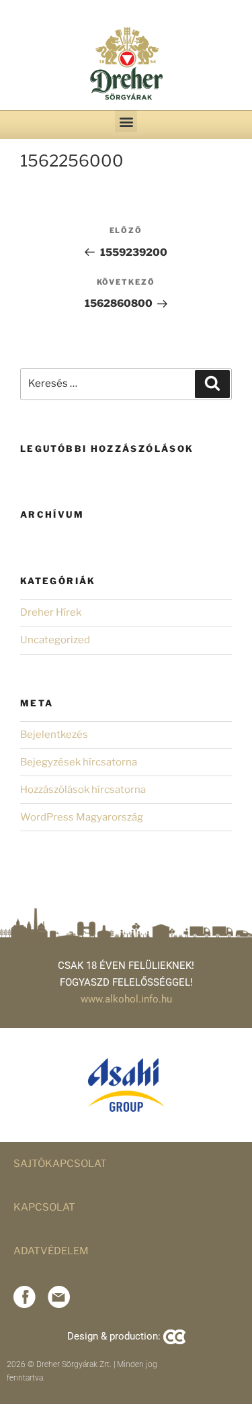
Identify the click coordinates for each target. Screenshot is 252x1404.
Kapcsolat (44, 1207)
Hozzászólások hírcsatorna (83, 790)
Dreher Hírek (50, 612)
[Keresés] (212, 384)
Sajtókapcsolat (60, 1164)
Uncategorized (55, 640)
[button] (126, 121)
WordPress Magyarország (81, 817)
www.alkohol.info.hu (126, 999)
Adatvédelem (51, 1251)
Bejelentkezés (54, 735)
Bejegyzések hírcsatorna (78, 762)
